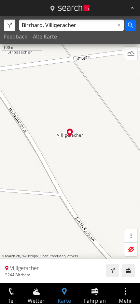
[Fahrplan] (128, 270)
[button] (70, 132)
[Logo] (74, 8)
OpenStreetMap (52, 256)
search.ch (12, 256)
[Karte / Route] (52, 9)
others (72, 256)
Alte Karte (45, 36)
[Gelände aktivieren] (130, 53)
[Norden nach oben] (130, 68)
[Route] (112, 270)
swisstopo (30, 256)
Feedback (15, 36)
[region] (70, 149)
